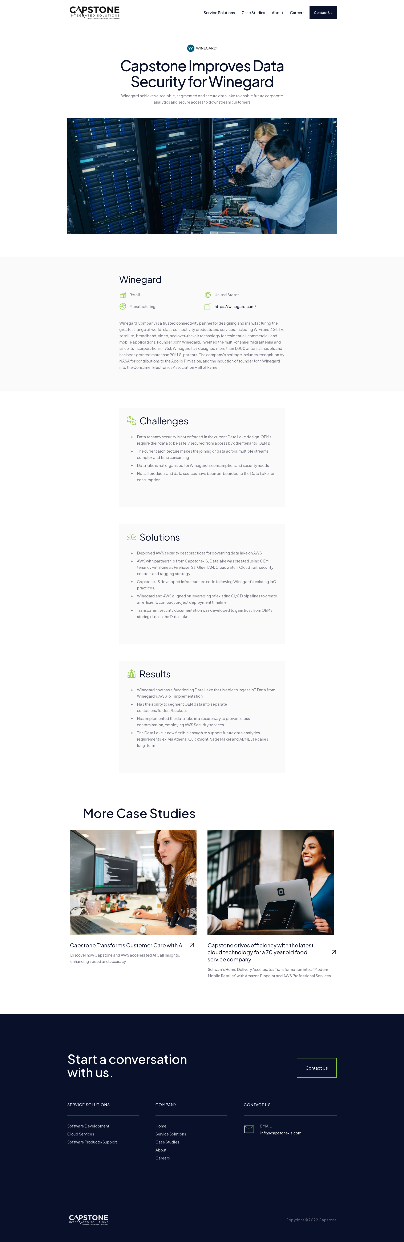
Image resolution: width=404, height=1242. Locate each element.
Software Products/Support (92, 1141)
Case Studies (253, 13)
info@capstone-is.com (280, 1132)
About (277, 13)
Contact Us (323, 12)
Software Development (88, 1125)
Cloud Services (80, 1133)
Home (160, 1125)
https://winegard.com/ (235, 306)
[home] (93, 12)
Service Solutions (219, 13)
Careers (297, 13)
